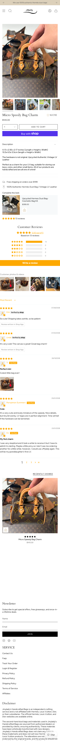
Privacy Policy (8, 673)
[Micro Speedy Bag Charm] (30, 505)
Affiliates (6, 693)
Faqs (4, 658)
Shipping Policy (9, 683)
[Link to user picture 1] (7, 384)
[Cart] (56, 11)
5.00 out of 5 (37, 233)
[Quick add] (5, 530)
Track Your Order (10, 663)
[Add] (24, 210)
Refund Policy (8, 678)
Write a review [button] (30, 263)
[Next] (56, 2)
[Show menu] (4, 11)
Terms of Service (10, 688)
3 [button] (31, 462)
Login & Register (9, 668)
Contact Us (7, 653)
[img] (6, 308)
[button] (10, 11)
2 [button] (26, 462)
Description (7, 144)
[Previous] (3, 2)
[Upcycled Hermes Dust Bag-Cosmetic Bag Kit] (11, 205)
